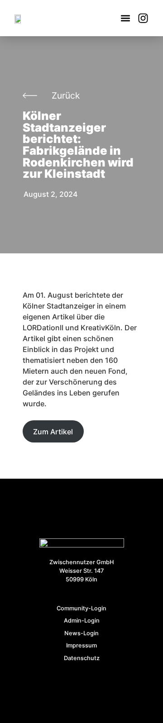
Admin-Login (82, 620)
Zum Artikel (53, 431)
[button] (125, 18)
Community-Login (81, 608)
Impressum (81, 645)
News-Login (81, 633)
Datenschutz (82, 658)
